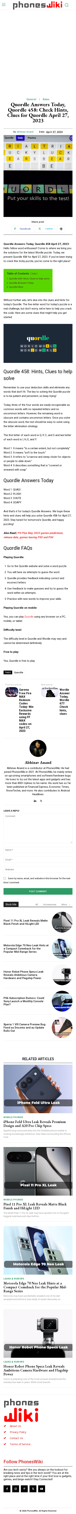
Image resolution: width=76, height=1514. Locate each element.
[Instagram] (15, 1488)
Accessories (49, 904)
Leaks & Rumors (14, 1278)
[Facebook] (7, 1488)
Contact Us (16, 1438)
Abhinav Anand (25, 131)
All (36, 904)
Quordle (29, 616)
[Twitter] (41, 800)
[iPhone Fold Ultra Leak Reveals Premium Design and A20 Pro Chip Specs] (38, 1089)
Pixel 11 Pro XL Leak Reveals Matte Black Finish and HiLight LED (26, 922)
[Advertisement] (38, 50)
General (31, 99)
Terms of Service (20, 1444)
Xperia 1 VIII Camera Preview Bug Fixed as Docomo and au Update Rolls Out (24, 1027)
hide (34, 273)
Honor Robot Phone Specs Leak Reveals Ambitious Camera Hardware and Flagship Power (23, 975)
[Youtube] (41, 1488)
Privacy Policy (18, 1432)
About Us (15, 1426)
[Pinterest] (24, 1488)
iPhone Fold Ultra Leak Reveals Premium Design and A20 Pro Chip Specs (35, 1123)
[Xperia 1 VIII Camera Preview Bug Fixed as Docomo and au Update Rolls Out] (62, 1027)
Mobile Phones (13, 1117)
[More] (61, 228)
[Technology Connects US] (37, 5)
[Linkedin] (35, 800)
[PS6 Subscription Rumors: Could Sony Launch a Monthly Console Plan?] (62, 1001)
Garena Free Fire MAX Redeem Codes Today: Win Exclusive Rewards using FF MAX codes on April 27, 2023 (26, 710)
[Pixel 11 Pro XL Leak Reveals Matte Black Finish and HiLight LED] (62, 922)
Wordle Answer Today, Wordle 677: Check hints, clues (65, 701)
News (46, 99)
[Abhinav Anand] (38, 748)
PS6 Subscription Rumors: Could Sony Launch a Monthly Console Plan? (24, 1001)
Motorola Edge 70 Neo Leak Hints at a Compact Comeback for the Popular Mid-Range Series (26, 948)
